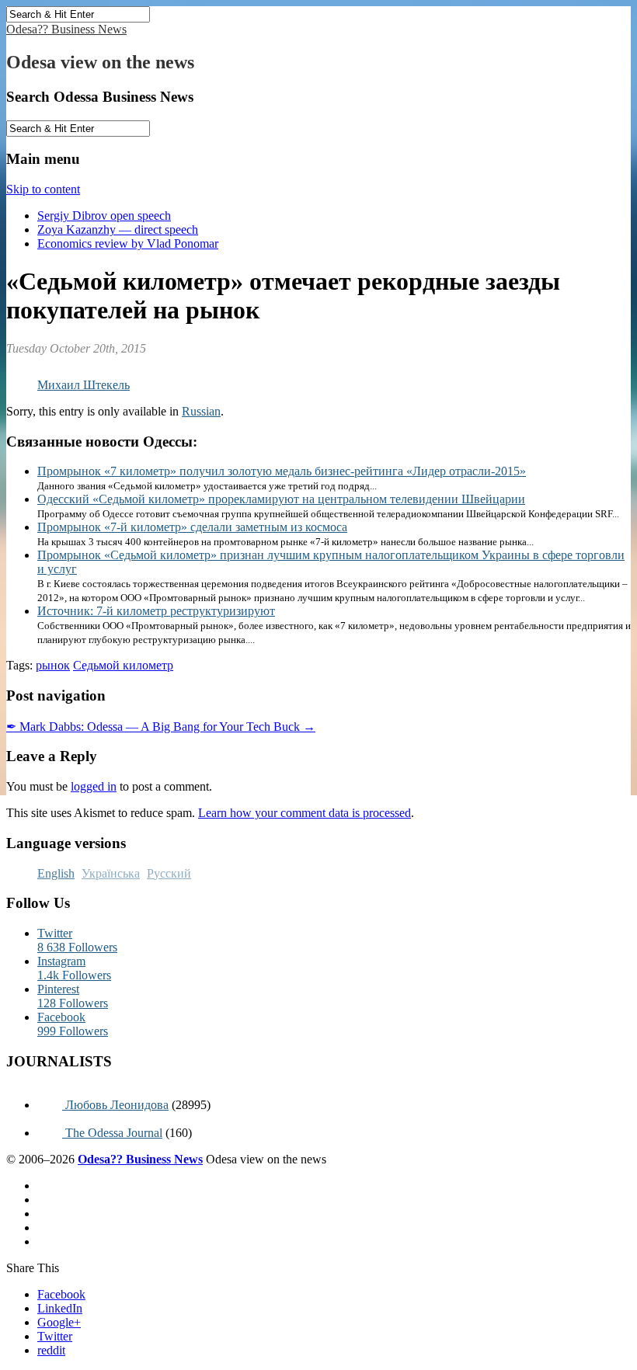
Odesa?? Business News (66, 29)
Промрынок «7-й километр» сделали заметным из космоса (192, 527)
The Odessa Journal (112, 1132)
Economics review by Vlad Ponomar (127, 243)
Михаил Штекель (83, 384)
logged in (94, 786)
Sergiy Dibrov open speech (104, 215)
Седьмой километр (123, 665)
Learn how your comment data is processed (304, 812)
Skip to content (43, 189)
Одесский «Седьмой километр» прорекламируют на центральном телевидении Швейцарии (281, 499)
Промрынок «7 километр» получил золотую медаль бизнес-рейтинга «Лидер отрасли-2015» (281, 471)
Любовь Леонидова (115, 1104)
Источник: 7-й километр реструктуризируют (156, 610)
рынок (53, 665)
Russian (201, 411)
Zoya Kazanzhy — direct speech (117, 229)
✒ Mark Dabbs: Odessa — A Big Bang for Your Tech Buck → (160, 726)
